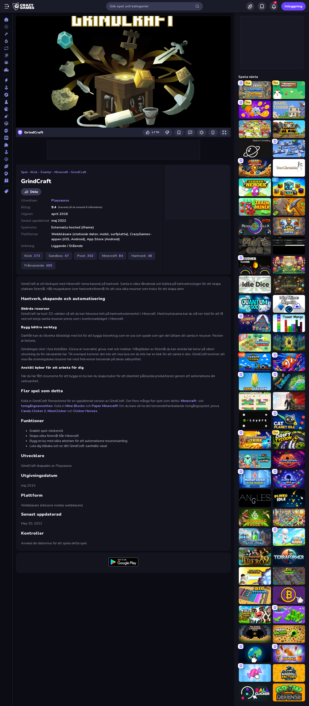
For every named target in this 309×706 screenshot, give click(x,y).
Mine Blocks (75, 406)
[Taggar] (6, 191)
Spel (24, 172)
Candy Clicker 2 (33, 411)
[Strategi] (6, 173)
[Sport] (6, 166)
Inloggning (293, 6)
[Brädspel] (6, 101)
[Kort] (6, 130)
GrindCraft (78, 172)
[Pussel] (6, 144)
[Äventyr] (6, 94)
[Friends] (250, 6)
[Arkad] (6, 87)
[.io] (6, 109)
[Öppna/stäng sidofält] (7, 6)
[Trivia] (6, 180)
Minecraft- (189, 401)
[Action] (6, 80)
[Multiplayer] (6, 62)
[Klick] (6, 116)
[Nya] (6, 33)
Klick (33, 172)
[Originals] (6, 55)
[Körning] (6, 123)
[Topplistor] (6, 69)
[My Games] (262, 6)
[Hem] (6, 19)
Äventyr (46, 172)
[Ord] (6, 137)
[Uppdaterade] (6, 48)
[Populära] (6, 41)
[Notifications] (273, 6)
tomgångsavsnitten (37, 406)
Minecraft (61, 172)
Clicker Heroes (85, 411)
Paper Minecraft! (105, 406)
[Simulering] (6, 152)
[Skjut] (6, 159)
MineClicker (57, 411)
